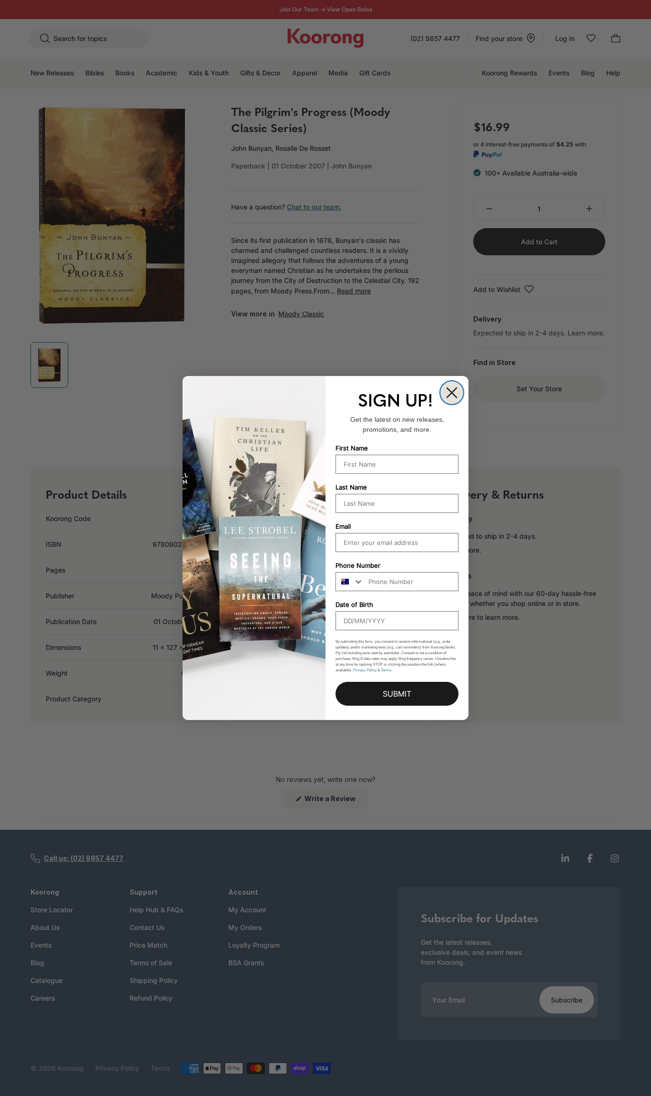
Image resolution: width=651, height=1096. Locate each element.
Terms (386, 670)
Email (343, 526)
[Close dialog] (452, 393)
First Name (352, 448)
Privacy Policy (364, 670)
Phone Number (358, 565)
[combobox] (350, 582)
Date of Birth (354, 604)
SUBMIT (397, 694)
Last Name (351, 487)
